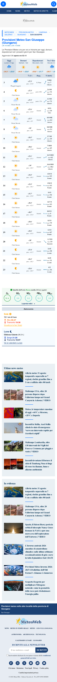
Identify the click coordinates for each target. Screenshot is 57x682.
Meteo (27, 11)
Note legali (28, 668)
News (17, 11)
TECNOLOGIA (41, 634)
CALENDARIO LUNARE (23, 640)
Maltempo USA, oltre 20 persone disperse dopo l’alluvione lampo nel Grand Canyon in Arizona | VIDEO (37, 396)
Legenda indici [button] (27, 303)
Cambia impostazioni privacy (28, 672)
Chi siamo (11, 668)
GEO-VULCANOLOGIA (44, 628)
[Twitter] (24, 663)
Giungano (21, 34)
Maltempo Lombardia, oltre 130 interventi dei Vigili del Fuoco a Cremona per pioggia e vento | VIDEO (39, 447)
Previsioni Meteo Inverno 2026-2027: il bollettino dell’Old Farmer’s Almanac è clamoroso (38, 569)
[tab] (9, 66)
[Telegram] (31, 663)
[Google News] (38, 663)
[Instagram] (18, 663)
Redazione (20, 668)
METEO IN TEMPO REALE (19, 628)
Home (9, 11)
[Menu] (3, 4)
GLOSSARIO (37, 640)
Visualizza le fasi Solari (13, 325)
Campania (43, 32)
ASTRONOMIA (16, 634)
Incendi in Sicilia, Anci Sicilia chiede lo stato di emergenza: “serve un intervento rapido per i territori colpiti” (39, 429)
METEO (32, 628)
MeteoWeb (9, 32)
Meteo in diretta (41, 11)
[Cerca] (53, 4)
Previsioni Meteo (26, 32)
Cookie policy (44, 668)
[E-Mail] (44, 663)
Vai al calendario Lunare (13, 343)
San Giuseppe (5, 612)
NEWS (7, 628)
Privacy (35, 668)
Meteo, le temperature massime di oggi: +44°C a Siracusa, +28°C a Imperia (38, 412)
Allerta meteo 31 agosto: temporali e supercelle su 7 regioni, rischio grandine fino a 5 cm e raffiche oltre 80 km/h (38, 377)
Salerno (8, 34)
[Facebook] (11, 663)
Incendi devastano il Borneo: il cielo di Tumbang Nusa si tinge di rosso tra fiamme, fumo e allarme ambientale (38, 465)
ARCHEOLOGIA (28, 634)
